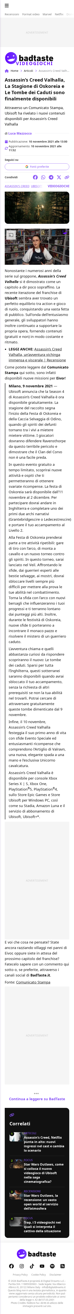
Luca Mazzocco (20, 133)
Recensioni (32, 1191)
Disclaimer (55, 1274)
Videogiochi (58, 186)
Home (14, 71)
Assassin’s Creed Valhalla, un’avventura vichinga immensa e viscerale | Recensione (37, 354)
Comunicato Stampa (33, 982)
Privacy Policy (20, 1274)
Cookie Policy (38, 1274)
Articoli (28, 71)
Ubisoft (36, 186)
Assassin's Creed (17, 186)
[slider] (28, 261)
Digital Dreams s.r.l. (54, 1281)
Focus (28, 1160)
